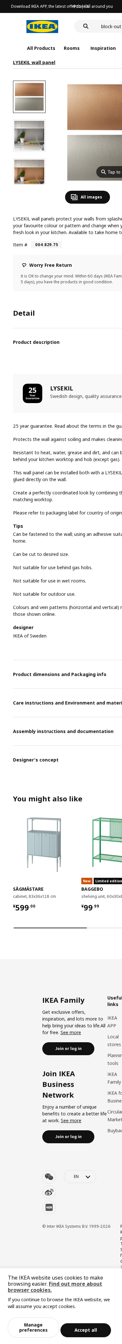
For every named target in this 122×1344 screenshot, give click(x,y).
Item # (20, 245)
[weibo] (49, 1192)
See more (71, 1032)
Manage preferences (33, 1327)
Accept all (86, 1330)
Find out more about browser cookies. (55, 1286)
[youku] (49, 1207)
